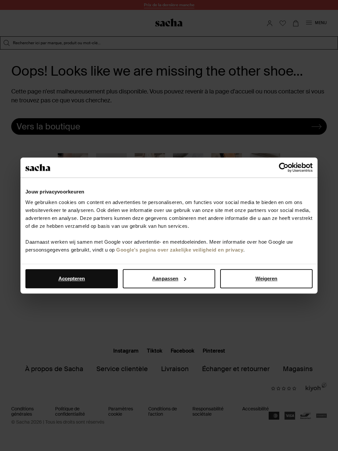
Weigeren (266, 278)
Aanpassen (165, 278)
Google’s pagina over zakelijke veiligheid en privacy (179, 250)
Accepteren (71, 278)
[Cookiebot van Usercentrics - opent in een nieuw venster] (284, 167)
